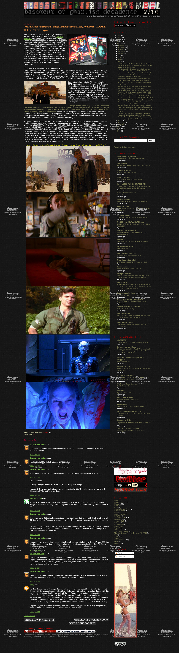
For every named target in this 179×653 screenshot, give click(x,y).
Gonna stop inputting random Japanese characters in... (135, 107)
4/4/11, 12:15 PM (35, 535)
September (122, 51)
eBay (116, 541)
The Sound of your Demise (127, 384)
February (121, 123)
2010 (119, 127)
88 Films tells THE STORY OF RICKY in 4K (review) (133, 165)
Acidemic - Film (123, 206)
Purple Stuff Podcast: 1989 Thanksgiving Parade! (132, 217)
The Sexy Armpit (123, 215)
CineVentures (122, 163)
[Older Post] (91, 620)
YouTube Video (119, 540)
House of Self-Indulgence (126, 253)
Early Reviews (119, 514)
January (121, 124)
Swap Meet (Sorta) (121, 531)
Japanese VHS (119, 517)
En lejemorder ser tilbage (126, 347)
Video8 (117, 538)
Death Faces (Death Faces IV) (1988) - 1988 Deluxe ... (135, 63)
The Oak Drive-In (123, 200)
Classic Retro (119, 511)
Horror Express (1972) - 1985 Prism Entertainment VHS (135, 119)
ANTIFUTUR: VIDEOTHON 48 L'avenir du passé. (133, 342)
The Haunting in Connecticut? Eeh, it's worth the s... (134, 102)
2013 (119, 39)
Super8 (117, 528)
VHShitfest (121, 391)
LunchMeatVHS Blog (124, 375)
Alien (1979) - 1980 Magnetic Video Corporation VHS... (135, 94)
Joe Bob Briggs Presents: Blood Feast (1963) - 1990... (135, 86)
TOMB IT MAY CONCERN (126, 231)
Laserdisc (117, 519)
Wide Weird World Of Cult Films (128, 307)
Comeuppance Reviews (126, 293)
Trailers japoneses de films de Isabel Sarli (130, 431)
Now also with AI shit (123, 362)
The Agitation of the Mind (126, 260)
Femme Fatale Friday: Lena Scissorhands (130, 159)
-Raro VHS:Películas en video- (128, 429)
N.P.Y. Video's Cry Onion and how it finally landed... (134, 69)
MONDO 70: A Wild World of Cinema (130, 222)
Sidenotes (118, 526)
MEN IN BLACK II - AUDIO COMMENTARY (131, 406)
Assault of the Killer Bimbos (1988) (128, 399)
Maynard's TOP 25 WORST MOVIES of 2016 (131, 302)
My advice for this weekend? (127, 67)
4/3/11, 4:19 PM (35, 454)
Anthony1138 (36, 498)
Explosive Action (123, 366)
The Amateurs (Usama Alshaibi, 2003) (129, 255)
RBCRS (117, 523)
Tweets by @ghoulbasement (124, 147)
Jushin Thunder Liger (124, 386)
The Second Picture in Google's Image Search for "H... (135, 65)
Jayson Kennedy (37, 444)
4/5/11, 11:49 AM (35, 550)
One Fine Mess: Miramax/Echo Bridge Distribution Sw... (135, 117)
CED (116, 507)
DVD (34, 434)
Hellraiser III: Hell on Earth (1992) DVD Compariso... (134, 115)
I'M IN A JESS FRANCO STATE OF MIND (132, 184)
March (120, 121)
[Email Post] (50, 432)
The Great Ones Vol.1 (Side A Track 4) (129, 179)
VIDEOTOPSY (122, 340)
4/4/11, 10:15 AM (35, 511)
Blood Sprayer (119, 502)
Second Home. (122, 195)
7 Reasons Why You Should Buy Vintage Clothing (132, 241)
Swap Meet (118, 529)
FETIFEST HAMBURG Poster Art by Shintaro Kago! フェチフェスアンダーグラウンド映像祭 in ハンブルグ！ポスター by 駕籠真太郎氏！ (134, 286)
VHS (116, 536)
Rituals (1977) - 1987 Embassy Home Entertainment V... (135, 100)
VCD (116, 535)
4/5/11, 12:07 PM (35, 568)
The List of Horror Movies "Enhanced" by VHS (130, 533)
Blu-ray (117, 504)
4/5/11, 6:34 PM (35, 581)
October (121, 49)
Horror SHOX (122, 282)
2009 (119, 129)
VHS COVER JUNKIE (125, 397)
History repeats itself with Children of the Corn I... (133, 104)
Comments (121, 557)
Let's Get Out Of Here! (125, 246)
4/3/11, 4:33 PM (35, 477)
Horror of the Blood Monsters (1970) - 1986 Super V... (135, 71)
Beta (116, 500)
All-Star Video (122, 404)
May (119, 59)
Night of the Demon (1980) (125, 309)
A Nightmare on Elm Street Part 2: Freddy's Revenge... (135, 106)
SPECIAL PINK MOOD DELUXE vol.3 (129, 269)
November (121, 48)
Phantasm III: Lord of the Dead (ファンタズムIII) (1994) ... (136, 98)
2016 (119, 35)
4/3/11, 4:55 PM (35, 495)
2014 (119, 37)
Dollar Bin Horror (123, 313)
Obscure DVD (119, 521)
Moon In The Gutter (124, 177)
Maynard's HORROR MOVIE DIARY (130, 300)
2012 (119, 41)
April (119, 61)
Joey (32, 585)
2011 (119, 44)
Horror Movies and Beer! (126, 193)
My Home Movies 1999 (124, 393)
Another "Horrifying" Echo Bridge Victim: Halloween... (134, 113)
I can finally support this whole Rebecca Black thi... (134, 80)
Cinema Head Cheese (125, 322)
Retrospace (121, 239)
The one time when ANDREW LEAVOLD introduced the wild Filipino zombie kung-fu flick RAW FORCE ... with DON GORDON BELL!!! (133, 351)
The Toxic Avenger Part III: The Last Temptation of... (134, 75)
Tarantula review (122, 248)
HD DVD (117, 516)
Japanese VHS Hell (124, 420)
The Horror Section (124, 170)
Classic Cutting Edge (121, 509)
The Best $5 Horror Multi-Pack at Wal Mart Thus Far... (135, 90)
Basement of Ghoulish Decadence (130, 411)
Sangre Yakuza (122, 267)
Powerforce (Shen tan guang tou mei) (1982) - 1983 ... (135, 92)
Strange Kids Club (124, 274)
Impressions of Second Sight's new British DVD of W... (135, 73)
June (120, 57)
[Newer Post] (39, 620)
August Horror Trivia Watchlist (126, 172)
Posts (119, 553)
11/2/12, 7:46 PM (35, 612)
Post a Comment (29, 616)
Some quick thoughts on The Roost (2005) (131, 88)
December (121, 46)
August (120, 53)
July (119, 55)
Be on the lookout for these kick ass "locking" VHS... (134, 78)
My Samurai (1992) (123, 295)
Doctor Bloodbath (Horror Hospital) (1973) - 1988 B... (135, 96)
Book (116, 506)
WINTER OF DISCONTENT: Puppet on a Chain (132, 262)
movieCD (117, 543)
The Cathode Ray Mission (126, 157)
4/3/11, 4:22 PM (35, 466)
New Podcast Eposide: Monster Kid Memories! (132, 202)
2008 (119, 131)
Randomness (119, 524)
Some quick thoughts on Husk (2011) (130, 76)
